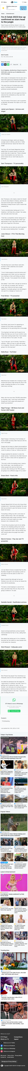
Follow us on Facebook (9, 1045)
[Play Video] (14, 37)
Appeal (16, 1039)
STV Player (4, 1037)
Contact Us (3, 1057)
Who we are (3, 1055)
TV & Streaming (6, 721)
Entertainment (10, 13)
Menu (5, 2)
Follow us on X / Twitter (9, 1042)
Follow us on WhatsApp (9, 1048)
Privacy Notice (18, 1055)
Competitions (18, 1037)
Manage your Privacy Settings (9, 1061)
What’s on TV (5, 1039)
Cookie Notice (10, 1057)
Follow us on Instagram (9, 1051)
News (2, 13)
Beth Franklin (4, 55)
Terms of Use (10, 1055)
